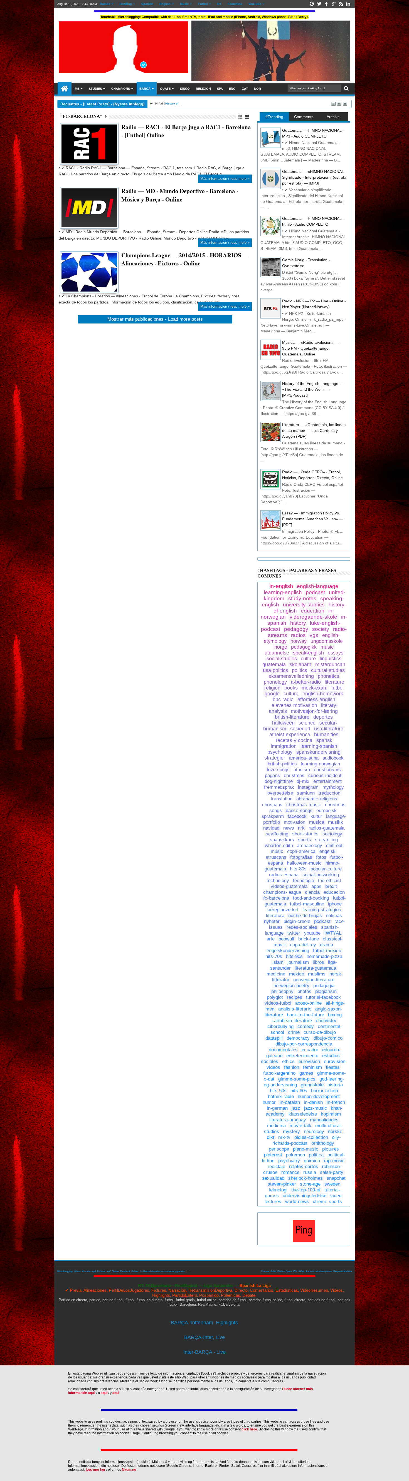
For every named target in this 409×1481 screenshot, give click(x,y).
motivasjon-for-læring (314, 711)
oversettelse (280, 793)
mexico (296, 974)
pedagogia (323, 985)
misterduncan (330, 664)
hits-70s (273, 956)
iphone (335, 904)
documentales (283, 1049)
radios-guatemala (326, 828)
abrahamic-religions (316, 799)
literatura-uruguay (287, 1119)
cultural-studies (328, 670)
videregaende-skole (313, 617)
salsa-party (331, 1172)
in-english (281, 586)
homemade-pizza (324, 956)
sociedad (300, 728)
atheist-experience (289, 734)
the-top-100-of (306, 1190)
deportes (323, 717)
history (298, 623)
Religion (203, 88)
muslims (317, 974)
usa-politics (275, 670)
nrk (301, 828)
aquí (104, 1393)
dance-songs (299, 810)
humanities (326, 734)
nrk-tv (284, 1137)
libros (318, 962)
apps (316, 886)
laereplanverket (283, 909)
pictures (330, 1149)
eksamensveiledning (291, 676)
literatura (275, 915)
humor (269, 1102)
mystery (291, 1131)
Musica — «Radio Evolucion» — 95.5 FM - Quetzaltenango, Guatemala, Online (310, 348)
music (327, 647)
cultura (291, 693)
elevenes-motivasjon (294, 705)
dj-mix (303, 781)
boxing (335, 1014)
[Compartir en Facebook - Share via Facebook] (64, 154)
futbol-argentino (279, 1073)
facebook (297, 816)
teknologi (278, 1190)
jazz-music (315, 1108)
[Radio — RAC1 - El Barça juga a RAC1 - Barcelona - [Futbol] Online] (89, 144)
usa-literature (328, 728)
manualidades (324, 1119)
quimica (312, 1160)
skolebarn (300, 664)
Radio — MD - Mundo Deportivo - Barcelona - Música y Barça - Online (179, 195)
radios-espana (284, 874)
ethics (288, 1061)
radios (298, 635)
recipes (294, 997)
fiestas (333, 1067)
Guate (165, 88)
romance (290, 1172)
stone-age (310, 1184)
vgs (314, 635)
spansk (324, 740)
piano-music (305, 1149)
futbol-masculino (307, 904)
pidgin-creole (297, 921)
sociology (332, 834)
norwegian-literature (313, 979)
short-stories (305, 834)
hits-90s (294, 956)
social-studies (282, 658)
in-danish (313, 1102)
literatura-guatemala (315, 968)
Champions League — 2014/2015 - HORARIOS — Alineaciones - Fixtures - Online (184, 259)
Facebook (326, 4)
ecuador (310, 1049)
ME (77, 88)
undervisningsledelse (304, 1195)
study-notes (302, 598)
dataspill (274, 1038)
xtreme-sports (327, 1201)
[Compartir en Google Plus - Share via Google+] (76, 154)
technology (278, 880)
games (306, 1073)
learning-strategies (321, 909)
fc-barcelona (276, 898)
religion (272, 688)
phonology (275, 682)
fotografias (301, 857)
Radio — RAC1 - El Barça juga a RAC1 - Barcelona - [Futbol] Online (186, 131)
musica (316, 822)
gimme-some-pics (297, 1079)
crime (294, 1032)
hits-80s (298, 869)
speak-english (308, 653)
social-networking (320, 874)
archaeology (309, 845)
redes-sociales (302, 927)
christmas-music (303, 804)
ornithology (322, 1143)
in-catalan (290, 1102)
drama (326, 944)
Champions (120, 88)
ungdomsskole (327, 641)
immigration (284, 746)
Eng (232, 88)
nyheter (272, 921)
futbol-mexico (327, 950)
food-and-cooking (311, 898)
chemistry (326, 1020)
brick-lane (308, 939)
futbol (337, 688)
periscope (279, 1149)
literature (334, 682)
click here (249, 1429)
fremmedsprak (279, 787)
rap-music (334, 1160)
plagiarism (326, 991)
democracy (298, 1038)
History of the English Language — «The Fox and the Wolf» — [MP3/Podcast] (312, 389)
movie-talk (300, 1125)
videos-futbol (278, 1003)
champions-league (282, 892)
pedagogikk (304, 647)
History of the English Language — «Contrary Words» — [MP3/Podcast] (213, 103)
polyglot (275, 997)
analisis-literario (294, 1009)
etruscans (276, 857)
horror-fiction (324, 1090)
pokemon (295, 1155)
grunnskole (312, 1084)
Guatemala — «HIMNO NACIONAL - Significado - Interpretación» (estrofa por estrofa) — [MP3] (314, 177)
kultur (316, 816)
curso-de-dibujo (320, 1032)
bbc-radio (283, 699)
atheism (302, 769)
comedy (305, 1026)
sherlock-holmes (305, 1178)
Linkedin (348, 4)
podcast (315, 592)
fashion (291, 1067)
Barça (145, 88)
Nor (257, 88)
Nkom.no (129, 1470)
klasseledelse (303, 1114)
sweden (332, 1184)
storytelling (326, 839)
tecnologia (303, 880)
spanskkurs (282, 839)
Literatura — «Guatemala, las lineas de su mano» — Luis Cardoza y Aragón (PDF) (314, 430)
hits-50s (278, 1090)
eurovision (309, 1061)
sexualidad (273, 1178)
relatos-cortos (303, 1166)
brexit (331, 886)
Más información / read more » (225, 179)
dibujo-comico (328, 1038)
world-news (297, 1201)
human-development (319, 1096)
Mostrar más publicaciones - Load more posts (155, 319)
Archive (333, 117)
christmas (294, 775)
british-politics (282, 763)
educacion (334, 892)
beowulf (286, 939)
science (307, 723)
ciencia (312, 892)
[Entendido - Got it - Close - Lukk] (338, 1371)
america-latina (304, 758)
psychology (279, 752)
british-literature (292, 717)
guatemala (274, 664)
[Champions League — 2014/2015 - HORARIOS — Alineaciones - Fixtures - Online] (89, 272)
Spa (220, 88)
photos (304, 991)
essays (335, 653)
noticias (334, 915)
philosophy (282, 991)
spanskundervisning (318, 752)
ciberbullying (280, 1026)
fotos (321, 857)
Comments (303, 117)
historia (335, 1084)
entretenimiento (302, 1055)
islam (278, 962)
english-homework (322, 693)
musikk (335, 822)
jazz (296, 1108)
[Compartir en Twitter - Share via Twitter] (70, 154)
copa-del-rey (303, 944)
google (272, 693)
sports (304, 839)
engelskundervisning (288, 950)
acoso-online (308, 1003)
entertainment (327, 781)
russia (309, 1172)
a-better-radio (306, 682)
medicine (276, 974)
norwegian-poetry (291, 985)
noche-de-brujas (305, 915)
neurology (314, 1131)
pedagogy (296, 629)
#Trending (274, 117)
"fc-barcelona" (81, 116)
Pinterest (312, 4)
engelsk (327, 851)
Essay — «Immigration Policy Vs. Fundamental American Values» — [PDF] (312, 519)
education (312, 611)
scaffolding (277, 834)
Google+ (333, 4)
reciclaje (276, 1166)
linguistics (330, 658)
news (288, 828)
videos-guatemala (289, 886)
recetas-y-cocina (294, 740)
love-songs (278, 769)
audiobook (333, 758)
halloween (283, 723)
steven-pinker (282, 1184)
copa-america (301, 851)
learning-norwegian (320, 763)
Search (346, 88)
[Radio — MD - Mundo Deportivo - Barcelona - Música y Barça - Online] (89, 207)
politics (299, 670)
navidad (271, 828)
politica (316, 1155)
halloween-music (304, 863)
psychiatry (289, 1160)
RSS (340, 4)
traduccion (329, 793)
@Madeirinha (65, 89)
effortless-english (316, 699)
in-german (277, 1108)
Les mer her (95, 1470)
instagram (308, 787)
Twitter (319, 4)
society (320, 629)
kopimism (331, 1114)
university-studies (304, 605)
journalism (298, 962)
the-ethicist (329, 880)
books (291, 688)
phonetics (328, 676)
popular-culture (326, 869)
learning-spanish (318, 746)
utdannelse (277, 653)
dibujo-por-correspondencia (303, 1044)
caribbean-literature (292, 1020)
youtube (312, 933)
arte (271, 939)
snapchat (336, 1178)
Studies (95, 88)
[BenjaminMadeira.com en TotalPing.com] (304, 1240)
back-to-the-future (305, 1014)
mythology (333, 787)
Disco (185, 88)
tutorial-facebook (323, 997)
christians (272, 804)
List (247, 117)
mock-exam (314, 688)
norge (280, 647)
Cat (245, 88)
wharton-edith (279, 845)
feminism (312, 1067)
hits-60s (298, 1090)
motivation (294, 822)
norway (298, 641)
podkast (322, 921)
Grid (241, 117)
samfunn (306, 793)
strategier (274, 758)
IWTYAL (332, 933)
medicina (276, 1125)
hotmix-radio (281, 1096)
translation (281, 799)
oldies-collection (311, 1137)
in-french (336, 1102)
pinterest (273, 1155)
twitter (293, 933)
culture (308, 658)
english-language (317, 586)
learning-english (283, 592)
